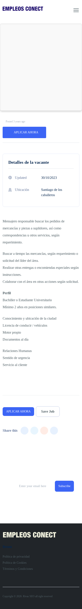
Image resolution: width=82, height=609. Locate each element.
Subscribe (64, 486)
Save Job (47, 411)
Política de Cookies (14, 562)
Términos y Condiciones (18, 568)
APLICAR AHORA (26, 132)
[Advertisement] (41, 67)
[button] (76, 10)
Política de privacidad (16, 556)
